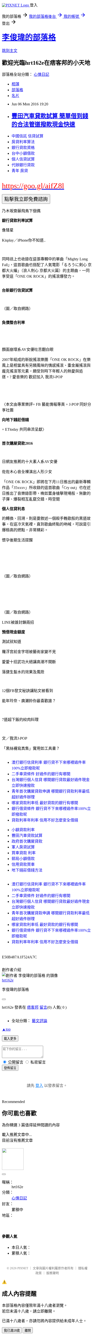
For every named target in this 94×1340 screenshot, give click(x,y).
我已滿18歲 (12, 1330)
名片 (15, 96)
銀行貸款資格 (23, 148)
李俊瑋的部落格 (29, 37)
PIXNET (22, 1268)
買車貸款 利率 (24, 853)
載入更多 (10, 1038)
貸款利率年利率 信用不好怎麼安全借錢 (45, 820)
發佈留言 (10, 1068)
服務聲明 (52, 1273)
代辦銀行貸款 (23, 165)
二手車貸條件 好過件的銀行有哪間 (41, 774)
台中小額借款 (23, 153)
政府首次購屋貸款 (27, 841)
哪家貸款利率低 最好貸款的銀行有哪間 (45, 803)
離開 (28, 1330)
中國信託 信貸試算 (27, 136)
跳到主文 (9, 51)
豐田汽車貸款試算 (27, 835)
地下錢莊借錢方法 (27, 870)
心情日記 (41, 74)
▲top (6, 1029)
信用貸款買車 (23, 864)
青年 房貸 (20, 171)
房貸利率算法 (23, 142)
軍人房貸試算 (23, 847)
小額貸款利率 (23, 830)
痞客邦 (33, 1007)
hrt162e (7, 980)
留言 (43, 1007)
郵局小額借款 (23, 859)
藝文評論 (39, 1021)
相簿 (15, 84)
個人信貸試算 (23, 159)
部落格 (17, 90)
